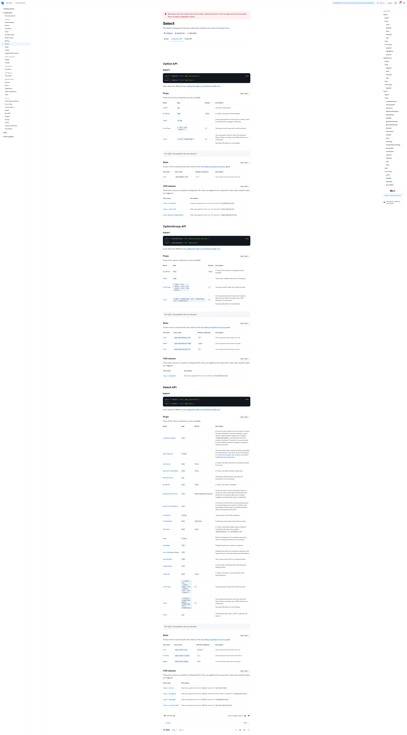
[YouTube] (244, 730)
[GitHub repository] (395, 3)
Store (180, 730)
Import (166, 70)
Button (7, 25)
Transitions (8, 129)
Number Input (9, 35)
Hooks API (188, 39)
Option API (170, 63)
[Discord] (240, 730)
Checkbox (8, 28)
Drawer (7, 82)
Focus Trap (8, 104)
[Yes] (245, 715)
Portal (7, 123)
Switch (7, 50)
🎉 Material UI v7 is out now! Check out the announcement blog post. (353, 3)
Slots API (221, 143)
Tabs (6, 95)
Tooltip (7, 63)
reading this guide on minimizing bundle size (203, 86)
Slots (165, 162)
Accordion (8, 76)
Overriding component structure (213, 167)
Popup (7, 119)
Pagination (8, 88)
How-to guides (9, 137)
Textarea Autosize (11, 126)
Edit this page (171, 716)
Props (166, 93)
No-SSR (7, 113)
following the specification (226, 457)
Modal (7, 110)
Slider (7, 47)
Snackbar (8, 69)
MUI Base (9, 3)
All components (10, 16)
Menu (7, 85)
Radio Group (9, 38)
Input (7, 32)
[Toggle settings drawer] (404, 3)
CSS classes (169, 186)
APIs (5, 133)
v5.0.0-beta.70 (20, 3)
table (244, 93)
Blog (173, 730)
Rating (7, 41)
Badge (7, 60)
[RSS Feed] (248, 730)
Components (8, 13)
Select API (170, 387)
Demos (166, 39)
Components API (176, 39)
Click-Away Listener (11, 101)
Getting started (9, 9)
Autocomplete (9, 22)
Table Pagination (10, 91)
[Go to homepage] (2, 2)
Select (7, 44)
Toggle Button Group (12, 53)
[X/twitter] (236, 730)
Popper (7, 116)
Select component (181, 17)
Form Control (9, 107)
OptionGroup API (174, 226)
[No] (248, 715)
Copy (247, 76)
